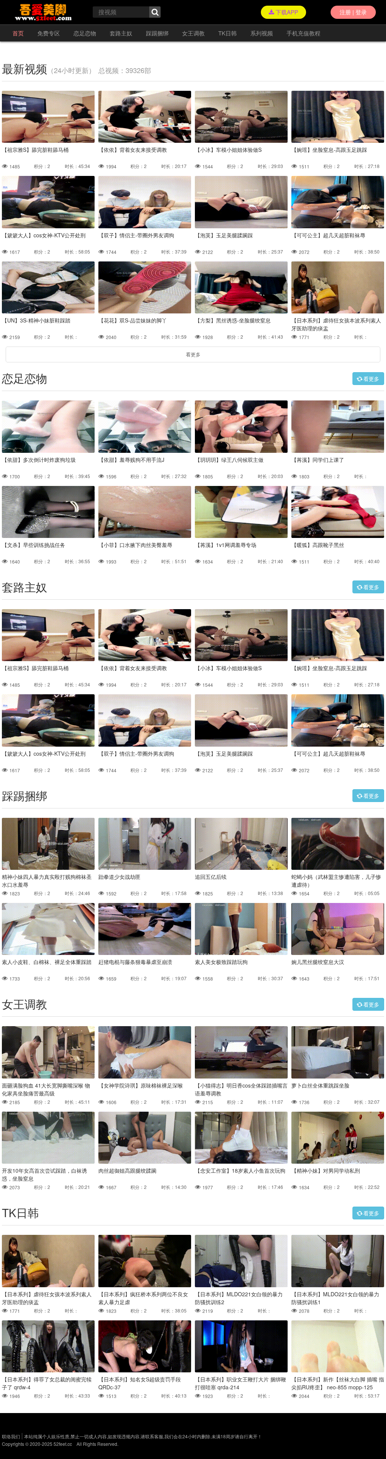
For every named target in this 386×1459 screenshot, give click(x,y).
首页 (18, 33)
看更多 (193, 354)
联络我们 (11, 1436)
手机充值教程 (303, 33)
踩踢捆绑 (157, 33)
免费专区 (48, 33)
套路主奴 (121, 33)
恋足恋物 (85, 33)
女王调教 (193, 33)
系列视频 (261, 33)
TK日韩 (227, 33)
